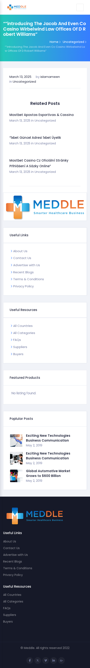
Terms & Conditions (28, 279)
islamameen (50, 77)
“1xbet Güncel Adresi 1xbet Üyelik (35, 137)
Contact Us (22, 258)
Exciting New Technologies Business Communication (48, 438)
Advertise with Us (26, 265)
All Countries (23, 326)
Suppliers (20, 347)
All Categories (24, 333)
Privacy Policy (23, 286)
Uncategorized (24, 81)
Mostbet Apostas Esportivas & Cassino (41, 115)
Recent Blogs (23, 272)
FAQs (17, 340)
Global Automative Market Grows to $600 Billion (48, 473)
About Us (20, 251)
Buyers (18, 354)
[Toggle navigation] (80, 7)
